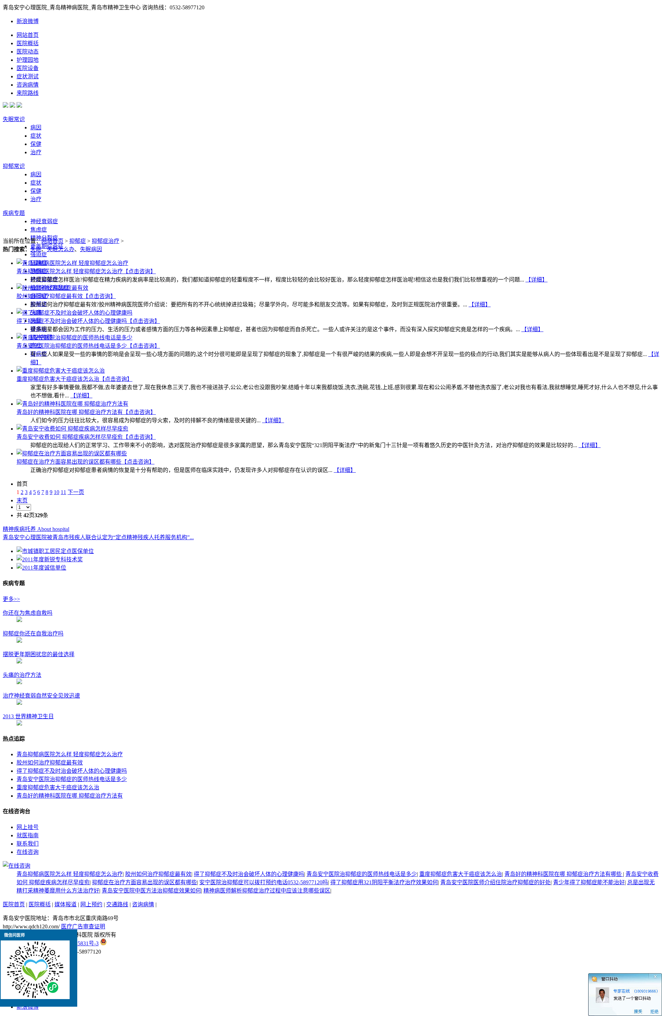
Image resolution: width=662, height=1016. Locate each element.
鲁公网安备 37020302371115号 (144, 943)
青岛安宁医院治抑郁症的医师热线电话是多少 (72, 346)
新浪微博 (28, 21)
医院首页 (14, 904)
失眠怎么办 (60, 249)
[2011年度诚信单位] (41, 568)
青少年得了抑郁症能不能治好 (589, 882)
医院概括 (28, 43)
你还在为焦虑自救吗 (27, 613)
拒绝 (654, 1011)
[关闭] (659, 975)
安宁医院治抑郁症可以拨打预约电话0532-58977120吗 (263, 882)
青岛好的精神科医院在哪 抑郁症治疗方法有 (70, 412)
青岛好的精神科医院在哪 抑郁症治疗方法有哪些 (563, 874)
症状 (35, 136)
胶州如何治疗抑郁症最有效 (50, 296)
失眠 (35, 249)
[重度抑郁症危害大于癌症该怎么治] (61, 371)
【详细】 (536, 280)
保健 (35, 144)
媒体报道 (65, 904)
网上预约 (91, 904)
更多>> (11, 599)
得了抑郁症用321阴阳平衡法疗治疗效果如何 (384, 882)
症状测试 (28, 76)
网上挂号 (28, 827)
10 (56, 492)
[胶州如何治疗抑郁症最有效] (52, 288)
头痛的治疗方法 (22, 675)
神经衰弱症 (44, 221)
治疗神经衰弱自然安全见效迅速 (41, 696)
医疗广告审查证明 (83, 926)
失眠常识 (14, 119)
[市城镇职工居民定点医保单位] (55, 551)
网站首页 (28, 35)
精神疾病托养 (36, 529)
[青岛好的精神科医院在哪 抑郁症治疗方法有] (72, 404)
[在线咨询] (16, 866)
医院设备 (28, 68)
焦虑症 (38, 230)
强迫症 (38, 254)
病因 (35, 127)
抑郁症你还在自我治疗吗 (33, 634)
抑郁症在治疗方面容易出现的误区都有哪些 (69, 462)
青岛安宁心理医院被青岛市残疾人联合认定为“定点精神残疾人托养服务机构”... (98, 537)
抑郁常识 (14, 166)
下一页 (76, 492)
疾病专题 (14, 213)
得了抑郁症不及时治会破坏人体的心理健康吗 (72, 321)
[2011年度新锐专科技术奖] (50, 559)
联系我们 (28, 844)
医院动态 (28, 52)
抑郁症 (77, 241)
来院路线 (28, 93)
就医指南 (28, 835)
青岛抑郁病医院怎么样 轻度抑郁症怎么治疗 (70, 271)
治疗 (35, 152)
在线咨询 (28, 852)
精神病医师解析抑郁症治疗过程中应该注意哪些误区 (266, 891)
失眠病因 (91, 249)
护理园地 (28, 60)
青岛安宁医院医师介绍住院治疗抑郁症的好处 (495, 882)
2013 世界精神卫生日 (28, 716)
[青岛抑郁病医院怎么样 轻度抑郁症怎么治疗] (72, 263)
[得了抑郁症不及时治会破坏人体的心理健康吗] (74, 313)
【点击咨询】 (139, 271)
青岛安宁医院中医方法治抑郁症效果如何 (151, 891)
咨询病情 (28, 85)
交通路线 (117, 904)
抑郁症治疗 (105, 241)
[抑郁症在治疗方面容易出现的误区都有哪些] (72, 453)
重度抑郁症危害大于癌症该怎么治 (58, 379)
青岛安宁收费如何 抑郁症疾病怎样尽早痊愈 (70, 437)
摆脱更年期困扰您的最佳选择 (38, 654)
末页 (22, 500)
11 (63, 492)
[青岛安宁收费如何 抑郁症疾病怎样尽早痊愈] (72, 429)
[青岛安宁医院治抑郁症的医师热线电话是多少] (74, 338)
